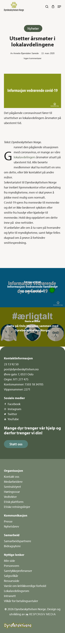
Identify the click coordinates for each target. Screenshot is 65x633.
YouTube (13, 419)
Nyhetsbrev (11, 526)
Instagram (14, 409)
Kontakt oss (11, 476)
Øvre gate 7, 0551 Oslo (18, 374)
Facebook (14, 404)
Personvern (11, 566)
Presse (8, 521)
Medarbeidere (13, 482)
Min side (9, 561)
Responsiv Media (42, 614)
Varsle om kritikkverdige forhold (25, 586)
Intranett (10, 596)
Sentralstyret (12, 487)
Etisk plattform (14, 502)
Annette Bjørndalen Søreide (26, 53)
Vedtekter (10, 497)
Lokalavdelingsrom (16, 591)
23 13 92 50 (11, 364)
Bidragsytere (12, 546)
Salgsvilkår (11, 576)
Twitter (12, 414)
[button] (59, 6)
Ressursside (11, 581)
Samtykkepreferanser (18, 571)
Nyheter (33, 28)
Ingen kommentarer (32, 58)
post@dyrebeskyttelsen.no (21, 369)
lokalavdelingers (24, 157)
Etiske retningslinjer (17, 507)
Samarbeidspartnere (17, 541)
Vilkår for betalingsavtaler (21, 601)
